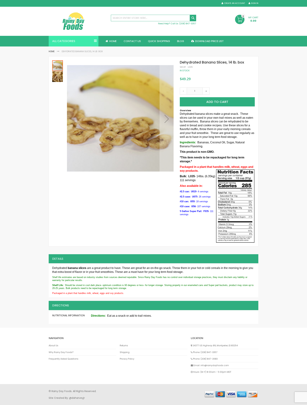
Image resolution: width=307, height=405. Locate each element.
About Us (53, 345)
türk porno (165, 401)
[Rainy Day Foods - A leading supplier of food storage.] (78, 21)
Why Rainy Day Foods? (61, 352)
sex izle (117, 401)
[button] (167, 119)
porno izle (68, 401)
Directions (60, 305)
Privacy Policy (127, 358)
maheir (79, 401)
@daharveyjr (77, 398)
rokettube (179, 401)
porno (52, 401)
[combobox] (153, 18)
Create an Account (234, 3)
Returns (124, 345)
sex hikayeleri (194, 401)
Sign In (254, 3)
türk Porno (128, 401)
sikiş (59, 401)
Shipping (125, 352)
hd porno (106, 401)
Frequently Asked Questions (63, 358)
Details (57, 259)
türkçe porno (92, 401)
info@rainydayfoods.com (215, 365)
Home (52, 51)
